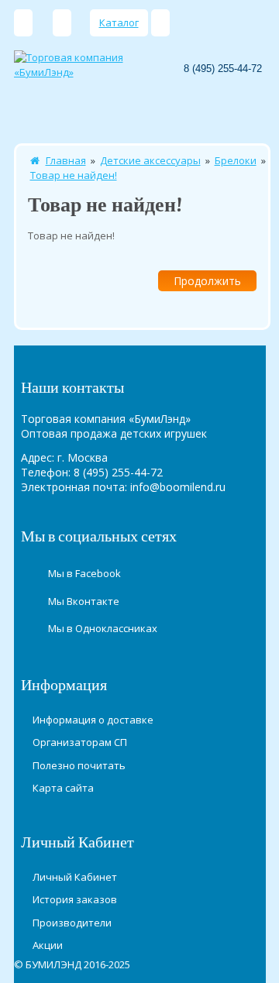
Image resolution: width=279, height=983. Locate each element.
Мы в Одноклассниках (102, 628)
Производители (72, 923)
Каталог (119, 22)
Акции (48, 945)
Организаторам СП (80, 742)
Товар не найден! (73, 175)
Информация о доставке (93, 720)
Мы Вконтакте (83, 601)
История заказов (75, 899)
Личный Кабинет (75, 877)
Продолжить (207, 280)
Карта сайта (63, 788)
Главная (66, 160)
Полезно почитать (79, 765)
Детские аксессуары (150, 160)
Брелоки (236, 160)
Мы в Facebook (84, 573)
